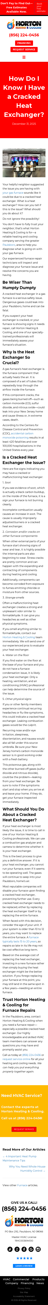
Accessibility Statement (24, 1296)
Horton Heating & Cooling (19, 637)
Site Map (24, 1292)
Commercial (21, 1279)
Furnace (22, 1185)
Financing (27, 1283)
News (40, 1283)
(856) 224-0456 (24, 35)
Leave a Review (24, 1266)
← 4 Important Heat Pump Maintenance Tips (19, 1158)
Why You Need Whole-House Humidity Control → (27, 1168)
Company (11, 1283)
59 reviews (28, 1261)
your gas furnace (13, 192)
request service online (16, 1059)
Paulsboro (9, 244)
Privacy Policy (24, 1288)
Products (38, 1279)
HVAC (6, 1279)
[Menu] (24, 57)
